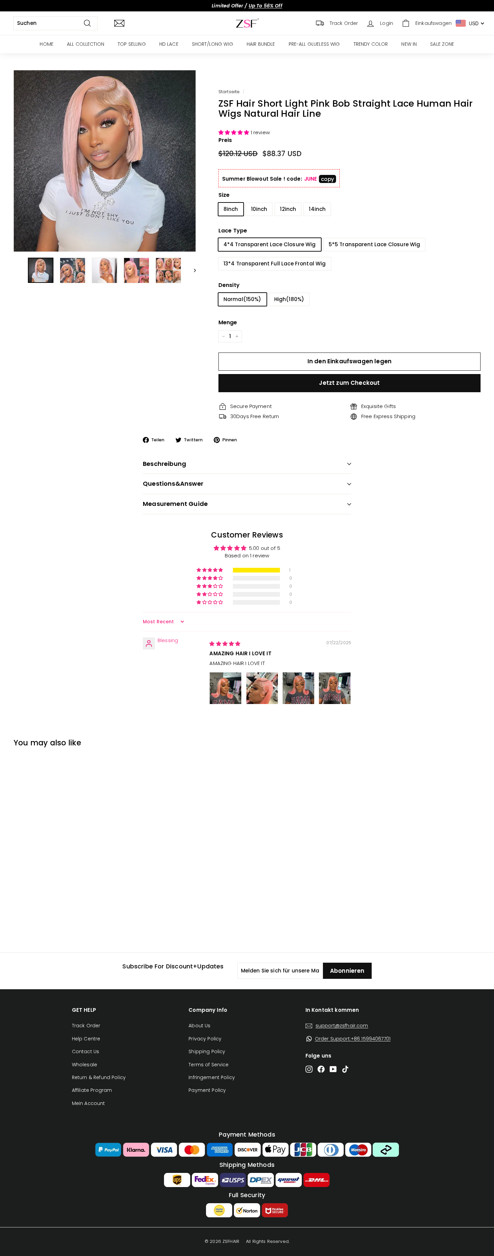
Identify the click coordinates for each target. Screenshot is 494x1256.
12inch (288, 209)
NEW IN (409, 44)
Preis (225, 140)
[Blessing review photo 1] (225, 688)
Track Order (86, 1025)
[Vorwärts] (192, 270)
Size (224, 195)
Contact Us (85, 1051)
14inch (317, 209)
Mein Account (88, 1103)
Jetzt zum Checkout (349, 383)
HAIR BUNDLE (261, 44)
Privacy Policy (205, 1038)
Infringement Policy (212, 1077)
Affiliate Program (92, 1090)
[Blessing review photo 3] (298, 688)
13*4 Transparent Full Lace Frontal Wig (274, 263)
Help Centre (86, 1038)
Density (229, 285)
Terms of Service (209, 1064)
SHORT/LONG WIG (212, 44)
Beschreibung (164, 463)
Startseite (229, 92)
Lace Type (232, 230)
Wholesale (84, 1064)
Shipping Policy (207, 1051)
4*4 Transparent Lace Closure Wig (269, 244)
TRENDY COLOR (371, 44)
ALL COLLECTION (85, 44)
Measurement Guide (175, 504)
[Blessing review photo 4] (335, 688)
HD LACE (168, 44)
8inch (230, 209)
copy (327, 179)
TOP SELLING (132, 44)
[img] (224, 643)
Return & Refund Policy (99, 1077)
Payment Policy (207, 1090)
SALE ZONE (442, 44)
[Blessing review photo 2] (262, 688)
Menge (227, 322)
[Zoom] (105, 161)
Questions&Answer (173, 483)
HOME (46, 44)
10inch (259, 209)
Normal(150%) (242, 299)
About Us (199, 1025)
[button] (234, 132)
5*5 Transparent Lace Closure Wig (374, 244)
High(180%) (289, 299)
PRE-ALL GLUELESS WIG (314, 44)
